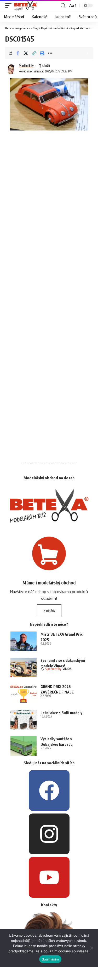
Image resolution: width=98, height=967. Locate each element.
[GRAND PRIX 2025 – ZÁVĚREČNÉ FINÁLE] (23, 693)
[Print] (42, 53)
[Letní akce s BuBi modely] (23, 720)
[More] (50, 53)
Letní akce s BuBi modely (61, 712)
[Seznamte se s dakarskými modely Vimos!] (23, 667)
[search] (63, 6)
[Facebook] (49, 790)
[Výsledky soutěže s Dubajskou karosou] (23, 746)
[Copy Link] (34, 53)
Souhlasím (50, 959)
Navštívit (49, 610)
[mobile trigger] (9, 5)
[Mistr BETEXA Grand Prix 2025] (23, 641)
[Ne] (91, 948)
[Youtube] (49, 877)
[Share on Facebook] (17, 53)
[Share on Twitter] (26, 53)
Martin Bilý (26, 65)
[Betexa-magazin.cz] (25, 5)
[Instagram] (49, 834)
